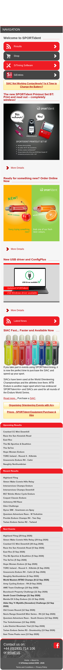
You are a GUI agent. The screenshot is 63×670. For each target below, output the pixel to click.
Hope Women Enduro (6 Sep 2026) (20, 564)
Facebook (56, 645)
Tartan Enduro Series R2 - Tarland (20, 522)
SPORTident (31, 13)
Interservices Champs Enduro (18, 486)
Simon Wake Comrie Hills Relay (18, 481)
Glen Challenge (11, 506)
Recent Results (10, 471)
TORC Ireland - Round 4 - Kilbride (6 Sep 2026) (26, 568)
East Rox (7, 440)
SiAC (32, 398)
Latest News (20, 321)
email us (13, 652)
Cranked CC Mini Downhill (16, 432)
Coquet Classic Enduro (14, 498)
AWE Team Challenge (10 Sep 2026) (20, 587)
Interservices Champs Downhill (18, 490)
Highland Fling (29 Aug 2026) (17, 536)
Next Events (9, 529)
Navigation (11, 29)
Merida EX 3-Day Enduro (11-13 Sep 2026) (23, 599)
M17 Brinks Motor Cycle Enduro (19, 494)
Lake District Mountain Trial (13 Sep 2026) (24, 626)
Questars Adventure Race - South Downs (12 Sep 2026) (30, 618)
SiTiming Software (23, 65)
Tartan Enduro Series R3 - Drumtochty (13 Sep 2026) (29, 630)
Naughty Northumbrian (14, 464)
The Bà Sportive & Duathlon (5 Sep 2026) (23, 556)
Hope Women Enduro (13, 452)
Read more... (10, 398)
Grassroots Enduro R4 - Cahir (18, 460)
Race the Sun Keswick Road (17, 436)
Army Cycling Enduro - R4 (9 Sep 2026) (22, 583)
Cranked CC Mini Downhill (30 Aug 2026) (23, 544)
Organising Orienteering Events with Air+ (31, 405)
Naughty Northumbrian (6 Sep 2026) (21, 576)
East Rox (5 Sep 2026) (14, 552)
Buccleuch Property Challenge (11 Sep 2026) (25, 592)
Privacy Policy (41, 667)
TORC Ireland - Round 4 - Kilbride (20, 456)
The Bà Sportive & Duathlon (17, 444)
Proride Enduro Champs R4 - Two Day (22, 518)
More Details (17, 168)
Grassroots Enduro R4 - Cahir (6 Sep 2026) (24, 572)
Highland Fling (10, 477)
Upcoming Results (12, 425)
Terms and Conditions (25, 667)
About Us (35, 660)
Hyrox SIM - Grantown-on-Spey (18, 510)
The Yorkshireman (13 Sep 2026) (19, 622)
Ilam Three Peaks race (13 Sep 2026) (21, 634)
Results (18, 46)
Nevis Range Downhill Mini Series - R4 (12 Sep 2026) (29, 614)
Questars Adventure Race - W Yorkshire (22, 514)
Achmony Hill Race (12, 502)
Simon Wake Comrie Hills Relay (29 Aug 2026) (25, 540)
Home (26, 660)
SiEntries (18, 75)
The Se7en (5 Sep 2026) (15, 560)
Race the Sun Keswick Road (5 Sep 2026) (23, 548)
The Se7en (8, 448)
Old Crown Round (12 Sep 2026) (19, 610)
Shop (16, 56)
